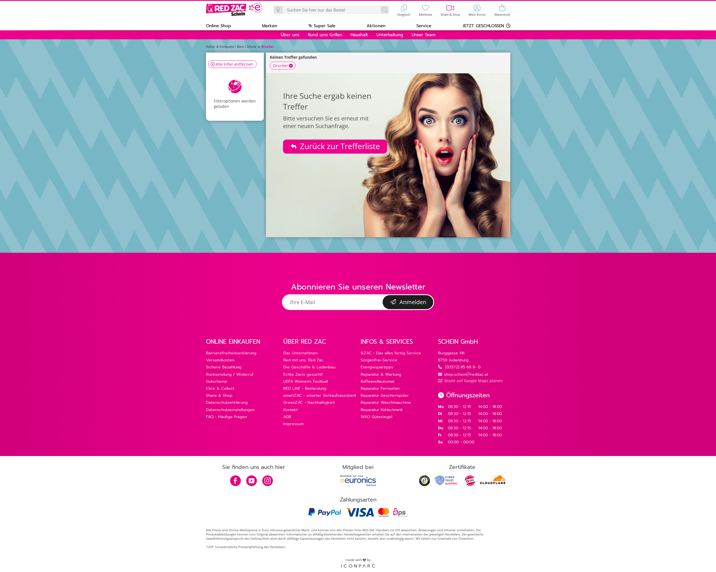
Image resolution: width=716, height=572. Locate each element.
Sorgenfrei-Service (379, 360)
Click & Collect (220, 388)
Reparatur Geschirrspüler (385, 395)
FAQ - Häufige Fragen (226, 417)
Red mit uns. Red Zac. (303, 360)
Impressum (293, 424)
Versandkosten (220, 360)
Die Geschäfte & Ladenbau (309, 367)
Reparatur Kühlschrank (382, 410)
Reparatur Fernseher (380, 388)
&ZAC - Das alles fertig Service (391, 353)
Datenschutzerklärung (227, 402)
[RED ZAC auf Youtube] (251, 481)
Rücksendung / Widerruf (229, 374)
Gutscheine (216, 381)
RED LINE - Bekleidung (304, 388)
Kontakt (290, 410)
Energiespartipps (377, 367)
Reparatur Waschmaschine (386, 402)
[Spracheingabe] (278, 9)
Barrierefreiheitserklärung (231, 353)
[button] (218, 25)
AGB (287, 417)
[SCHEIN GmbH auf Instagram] (267, 481)
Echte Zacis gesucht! (303, 374)
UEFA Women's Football (305, 381)
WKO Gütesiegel (376, 417)
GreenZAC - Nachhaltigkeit (309, 402)
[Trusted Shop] (424, 484)
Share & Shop (219, 395)
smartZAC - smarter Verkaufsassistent (319, 395)
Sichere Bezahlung (223, 367)
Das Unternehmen (300, 353)
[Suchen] (384, 9)
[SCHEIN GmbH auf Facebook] (235, 481)
